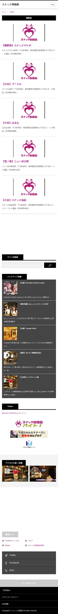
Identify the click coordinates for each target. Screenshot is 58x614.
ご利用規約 (6, 590)
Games (7, 545)
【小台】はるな (10, 122)
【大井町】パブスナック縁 (29, 377)
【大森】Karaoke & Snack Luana (31, 283)
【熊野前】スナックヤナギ (16, 45)
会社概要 (5, 604)
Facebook (14, 563)
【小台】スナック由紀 (14, 200)
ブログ (30, 541)
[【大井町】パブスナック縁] (15, 474)
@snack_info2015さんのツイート (14, 413)
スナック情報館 (17, 611)
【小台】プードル (11, 84)
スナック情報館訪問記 (36, 545)
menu (52, 4)
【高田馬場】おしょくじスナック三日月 (33, 304)
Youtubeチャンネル (12, 541)
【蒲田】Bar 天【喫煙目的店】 (30, 353)
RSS (11, 570)
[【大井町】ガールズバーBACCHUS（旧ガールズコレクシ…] (43, 474)
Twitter (12, 555)
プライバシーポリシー (10, 597)
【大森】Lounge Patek (27, 328)
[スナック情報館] (10, 4)
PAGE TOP (31, 583)
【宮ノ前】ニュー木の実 (15, 161)
